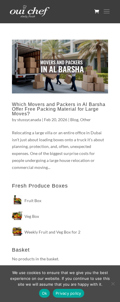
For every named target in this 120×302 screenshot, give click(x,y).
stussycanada (29, 119)
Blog (74, 119)
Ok (44, 293)
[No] (113, 284)
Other (85, 119)
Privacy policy (68, 293)
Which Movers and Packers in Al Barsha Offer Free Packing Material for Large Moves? (58, 109)
